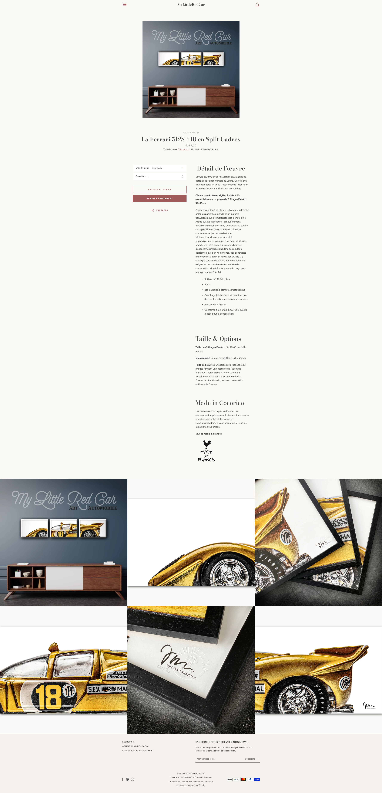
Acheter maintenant (160, 199)
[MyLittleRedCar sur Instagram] (132, 779)
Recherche (128, 742)
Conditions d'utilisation (135, 746)
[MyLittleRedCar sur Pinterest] (127, 779)
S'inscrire (250, 759)
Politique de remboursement (138, 751)
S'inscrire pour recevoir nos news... (222, 742)
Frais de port (184, 149)
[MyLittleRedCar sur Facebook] (122, 779)
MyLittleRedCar (191, 4)
